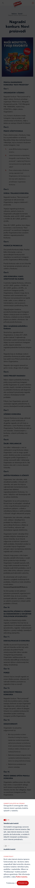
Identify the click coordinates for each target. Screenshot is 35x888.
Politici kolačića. (22, 877)
